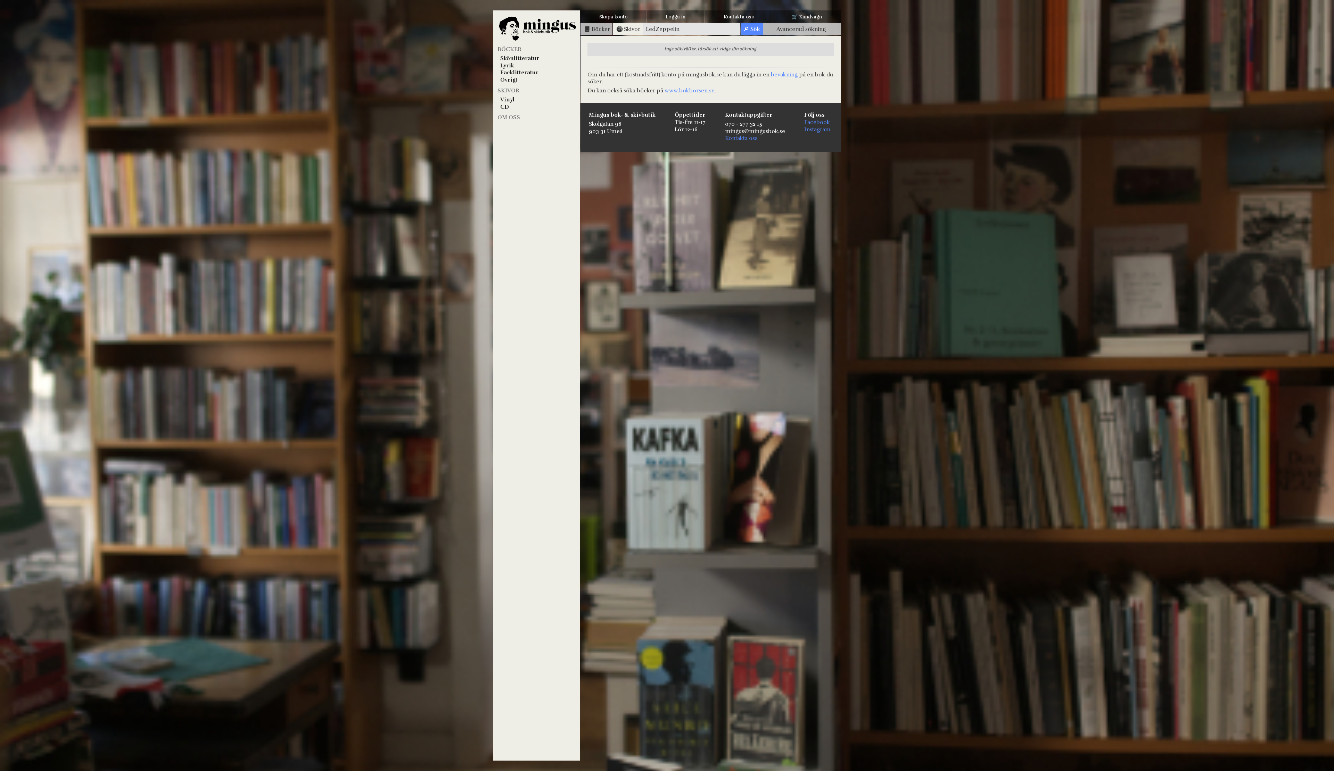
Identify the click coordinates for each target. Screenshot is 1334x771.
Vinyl (507, 99)
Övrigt (509, 79)
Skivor (508, 90)
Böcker (509, 49)
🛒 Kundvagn (807, 17)
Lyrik (507, 65)
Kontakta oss (739, 17)
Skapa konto (613, 17)
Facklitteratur (519, 72)
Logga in (675, 17)
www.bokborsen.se (690, 90)
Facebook (817, 122)
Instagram (817, 129)
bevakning (784, 74)
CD (504, 106)
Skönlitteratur (519, 58)
